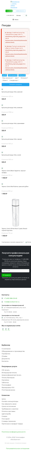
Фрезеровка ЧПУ (8, 387)
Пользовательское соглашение (17, 448)
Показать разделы (15, 84)
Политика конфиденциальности (14, 432)
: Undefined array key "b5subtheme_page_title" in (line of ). (16, 37)
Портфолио (6, 354)
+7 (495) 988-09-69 (10, 15)
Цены (4, 399)
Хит (4, 75)
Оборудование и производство (13, 351)
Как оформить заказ (9, 404)
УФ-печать (13, 75)
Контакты (5, 361)
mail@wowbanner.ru (11, 302)
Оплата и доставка (8, 411)
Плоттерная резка (8, 390)
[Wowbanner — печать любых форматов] (16, 4)
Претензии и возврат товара (12, 424)
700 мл (22, 75)
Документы (6, 358)
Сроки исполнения (9, 406)
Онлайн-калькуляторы (10, 401)
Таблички (5, 382)
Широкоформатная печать (11, 375)
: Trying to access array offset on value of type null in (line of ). (16, 51)
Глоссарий (6, 419)
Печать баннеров (8, 377)
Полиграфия (6, 385)
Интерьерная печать (9, 372)
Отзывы (4, 356)
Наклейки (5, 380)
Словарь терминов (9, 421)
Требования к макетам (10, 409)
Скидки (4, 416)
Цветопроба (6, 414)
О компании (6, 349)
